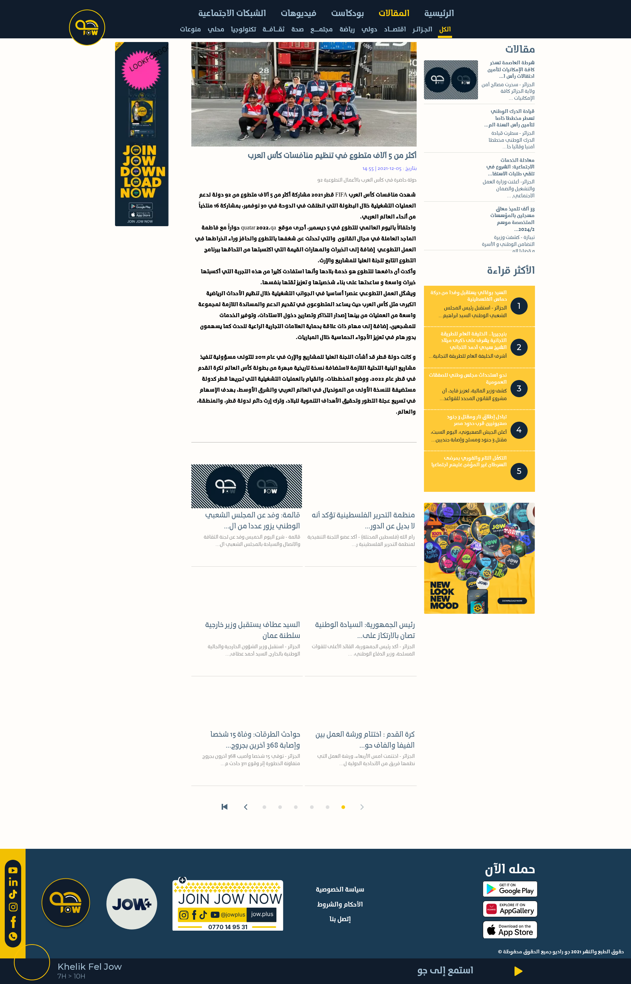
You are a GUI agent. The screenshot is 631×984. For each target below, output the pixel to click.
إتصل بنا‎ (340, 919)
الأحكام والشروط (340, 904)
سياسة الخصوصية (340, 889)
